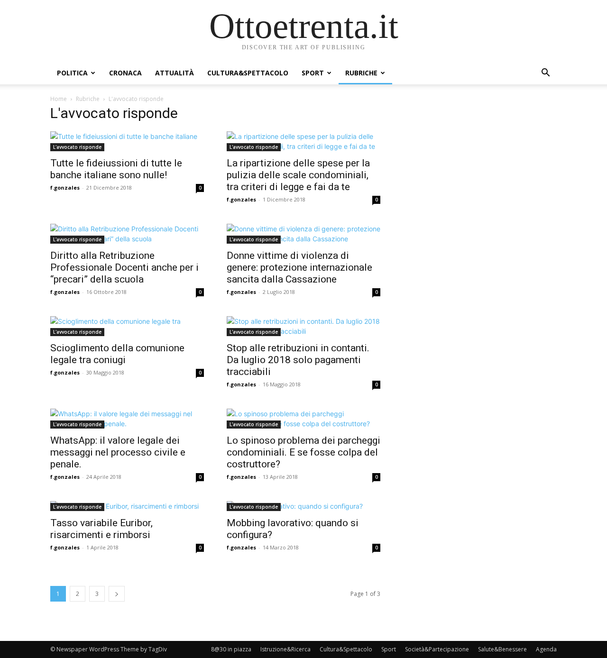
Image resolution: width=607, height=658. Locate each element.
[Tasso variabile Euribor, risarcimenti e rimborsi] (127, 506)
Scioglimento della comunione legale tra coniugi (117, 354)
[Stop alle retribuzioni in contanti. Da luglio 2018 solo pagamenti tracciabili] (303, 326)
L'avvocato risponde (77, 147)
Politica (72, 72)
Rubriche (361, 72)
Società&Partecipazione (437, 649)
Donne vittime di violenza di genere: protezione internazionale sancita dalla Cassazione (299, 267)
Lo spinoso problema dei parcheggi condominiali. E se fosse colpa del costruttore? (303, 452)
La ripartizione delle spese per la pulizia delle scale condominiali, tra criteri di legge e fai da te (298, 174)
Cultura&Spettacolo (247, 72)
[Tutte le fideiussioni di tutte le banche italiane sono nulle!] (127, 141)
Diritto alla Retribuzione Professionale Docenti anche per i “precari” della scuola (124, 267)
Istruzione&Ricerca (285, 649)
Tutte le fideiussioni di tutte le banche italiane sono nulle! (116, 169)
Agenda (546, 649)
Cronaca (125, 72)
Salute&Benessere (502, 649)
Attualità (174, 72)
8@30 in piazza (231, 649)
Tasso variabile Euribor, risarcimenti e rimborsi (101, 528)
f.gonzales (65, 187)
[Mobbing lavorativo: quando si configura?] (303, 506)
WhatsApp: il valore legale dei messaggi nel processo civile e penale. (117, 452)
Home (58, 99)
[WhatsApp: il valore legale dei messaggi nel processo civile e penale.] (127, 419)
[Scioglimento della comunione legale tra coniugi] (127, 326)
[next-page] (117, 594)
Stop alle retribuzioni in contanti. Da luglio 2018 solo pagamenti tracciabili (298, 359)
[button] (545, 73)
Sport (313, 72)
